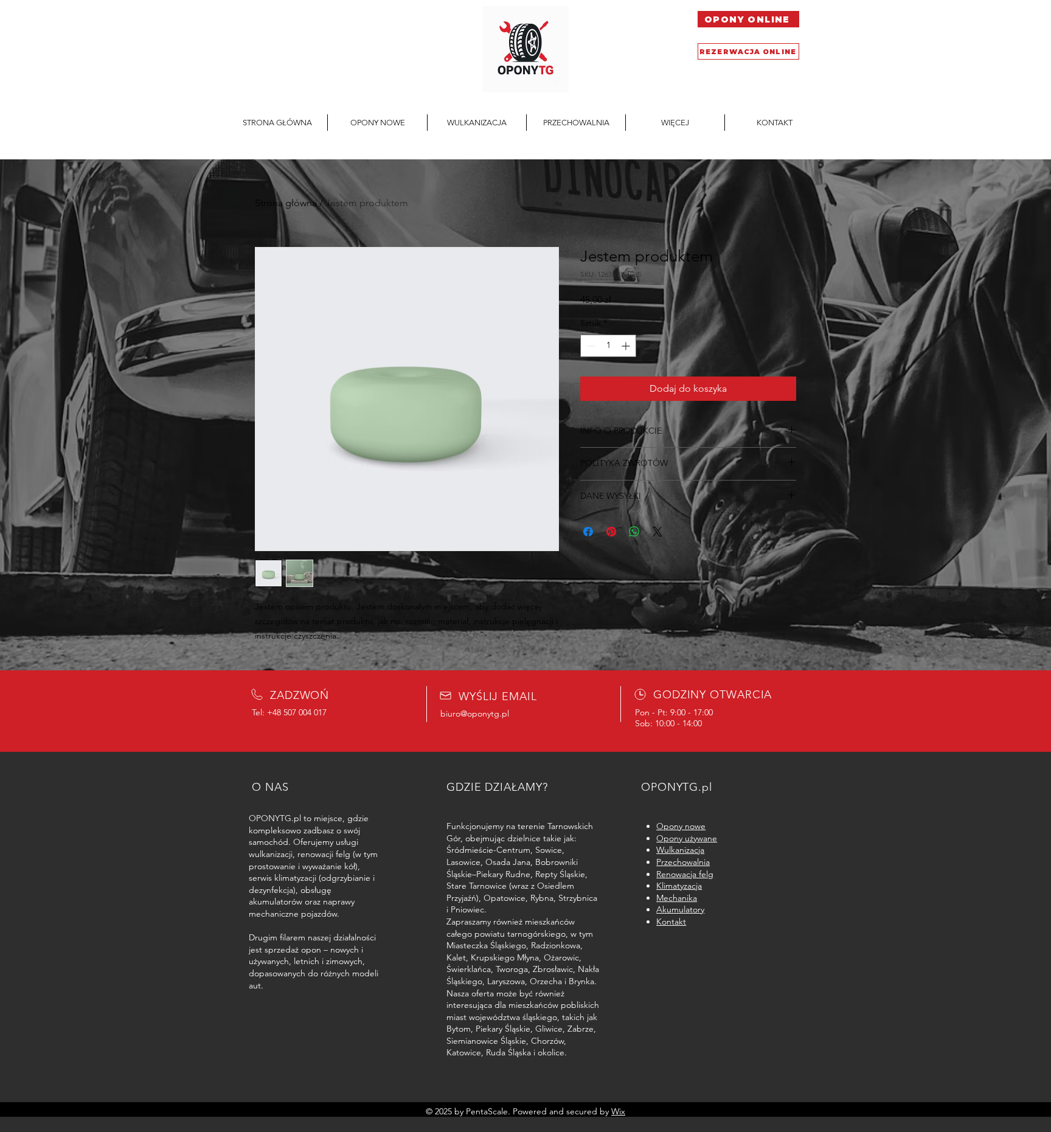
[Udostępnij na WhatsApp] (634, 531)
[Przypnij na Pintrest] (611, 531)
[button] (674, 122)
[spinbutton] (608, 345)
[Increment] (626, 345)
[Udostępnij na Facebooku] (588, 531)
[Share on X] (657, 531)
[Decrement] (589, 345)
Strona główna (286, 203)
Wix (618, 1111)
